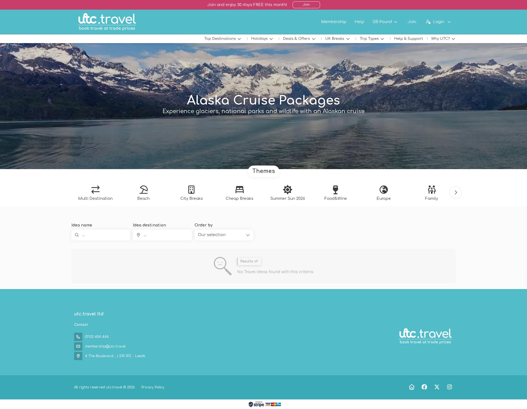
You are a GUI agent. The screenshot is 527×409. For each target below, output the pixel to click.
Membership (333, 22)
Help (359, 22)
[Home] (411, 387)
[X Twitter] (436, 387)
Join (306, 5)
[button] (455, 192)
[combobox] (162, 234)
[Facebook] (424, 387)
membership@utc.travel (105, 346)
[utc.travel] (425, 336)
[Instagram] (449, 387)
